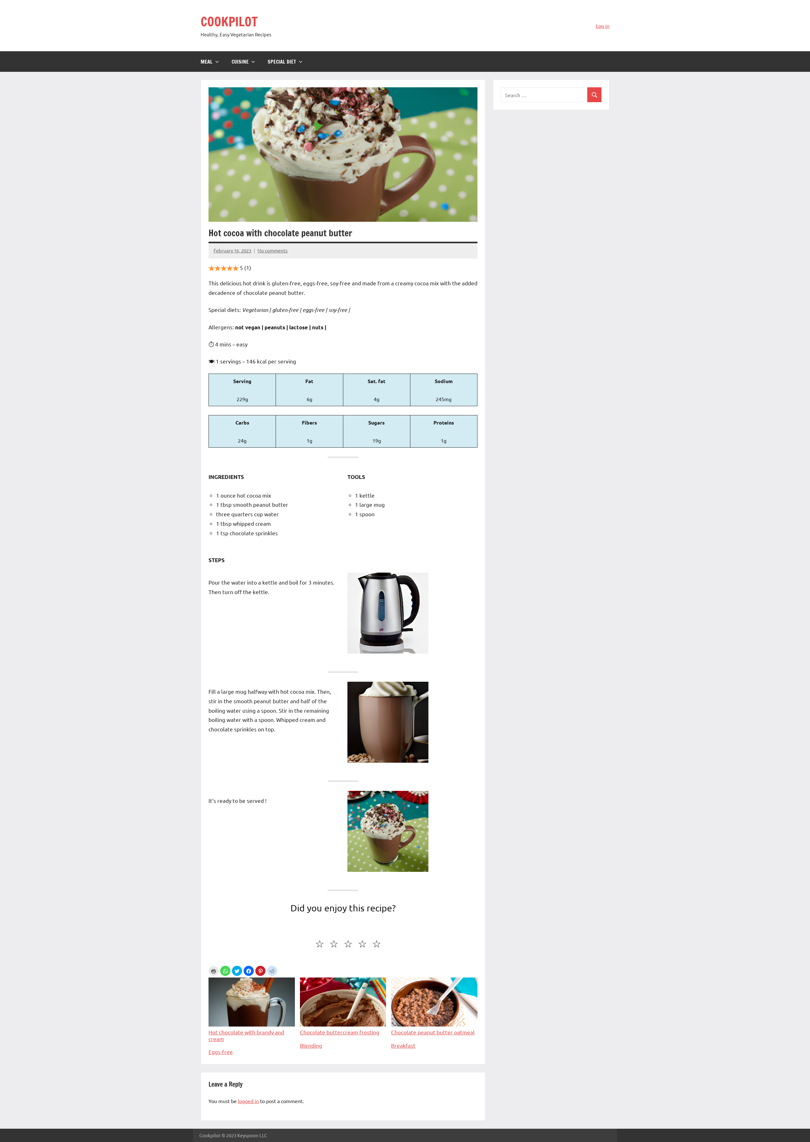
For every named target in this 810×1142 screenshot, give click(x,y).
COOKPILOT (229, 21)
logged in (248, 1101)
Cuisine (240, 61)
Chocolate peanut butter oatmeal (433, 1032)
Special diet (282, 61)
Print (214, 971)
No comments (273, 250)
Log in (602, 25)
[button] (225, 971)
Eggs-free (221, 1051)
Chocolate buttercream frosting (339, 1032)
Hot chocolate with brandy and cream (246, 1035)
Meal (207, 61)
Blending (311, 1045)
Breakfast (403, 1045)
